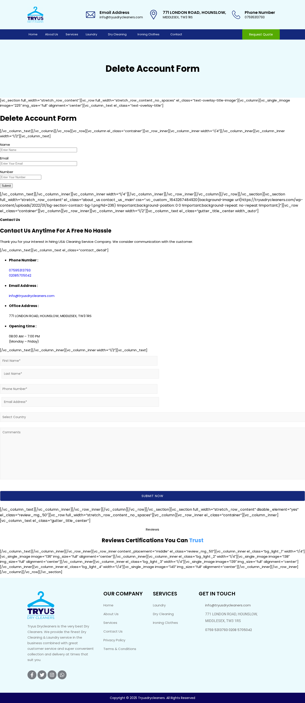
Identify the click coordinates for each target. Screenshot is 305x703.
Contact (176, 34)
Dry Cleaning (117, 34)
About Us (51, 34)
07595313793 (255, 17)
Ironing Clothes (148, 34)
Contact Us (113, 631)
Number (6, 171)
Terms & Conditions (119, 648)
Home (33, 34)
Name (5, 144)
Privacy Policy (114, 640)
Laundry (91, 34)
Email (4, 158)
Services (72, 34)
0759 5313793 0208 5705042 (228, 629)
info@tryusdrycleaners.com (121, 17)
